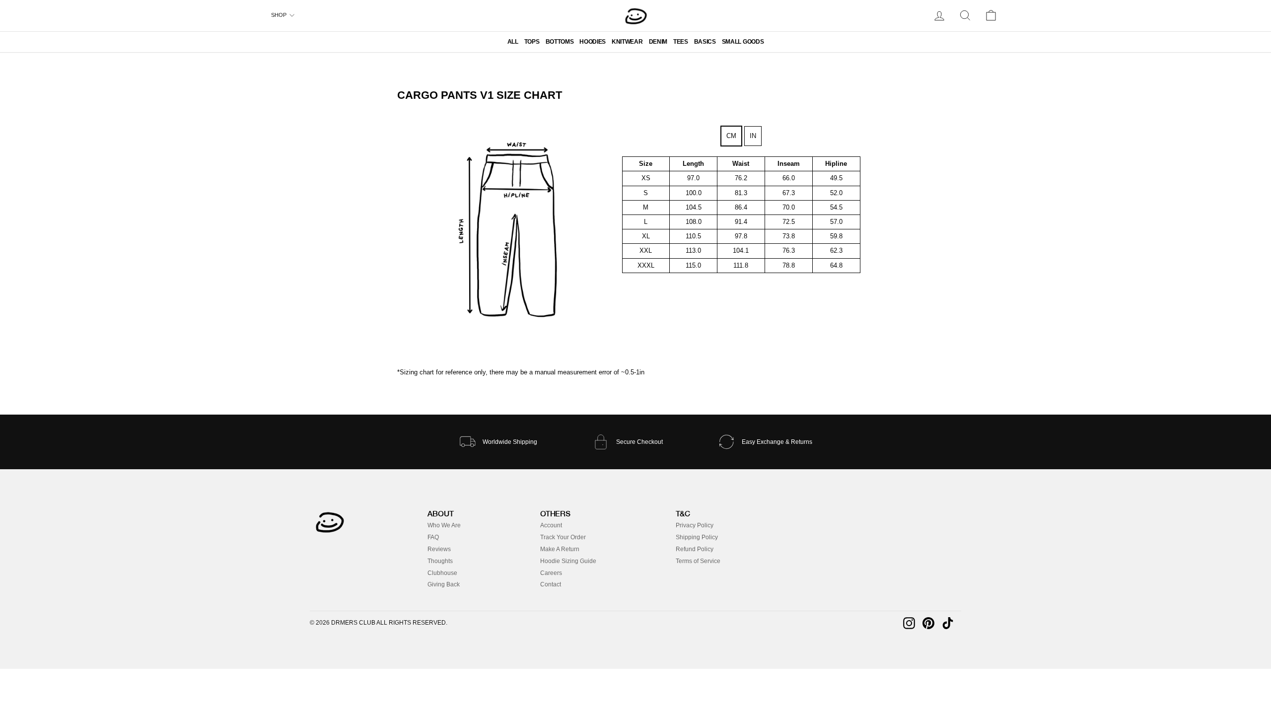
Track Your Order (563, 537)
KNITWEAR (627, 41)
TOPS (532, 41)
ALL (512, 41)
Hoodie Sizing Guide (568, 561)
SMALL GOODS (743, 41)
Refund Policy (694, 549)
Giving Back (443, 584)
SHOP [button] (278, 15)
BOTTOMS (560, 41)
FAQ (433, 537)
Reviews (439, 549)
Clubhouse (442, 573)
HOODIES (592, 41)
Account (551, 525)
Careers (551, 573)
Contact (550, 584)
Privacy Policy (694, 525)
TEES (680, 41)
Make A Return (559, 549)
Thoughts (440, 561)
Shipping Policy (697, 537)
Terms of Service (698, 561)
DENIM (658, 41)
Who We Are (444, 525)
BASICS (705, 41)
